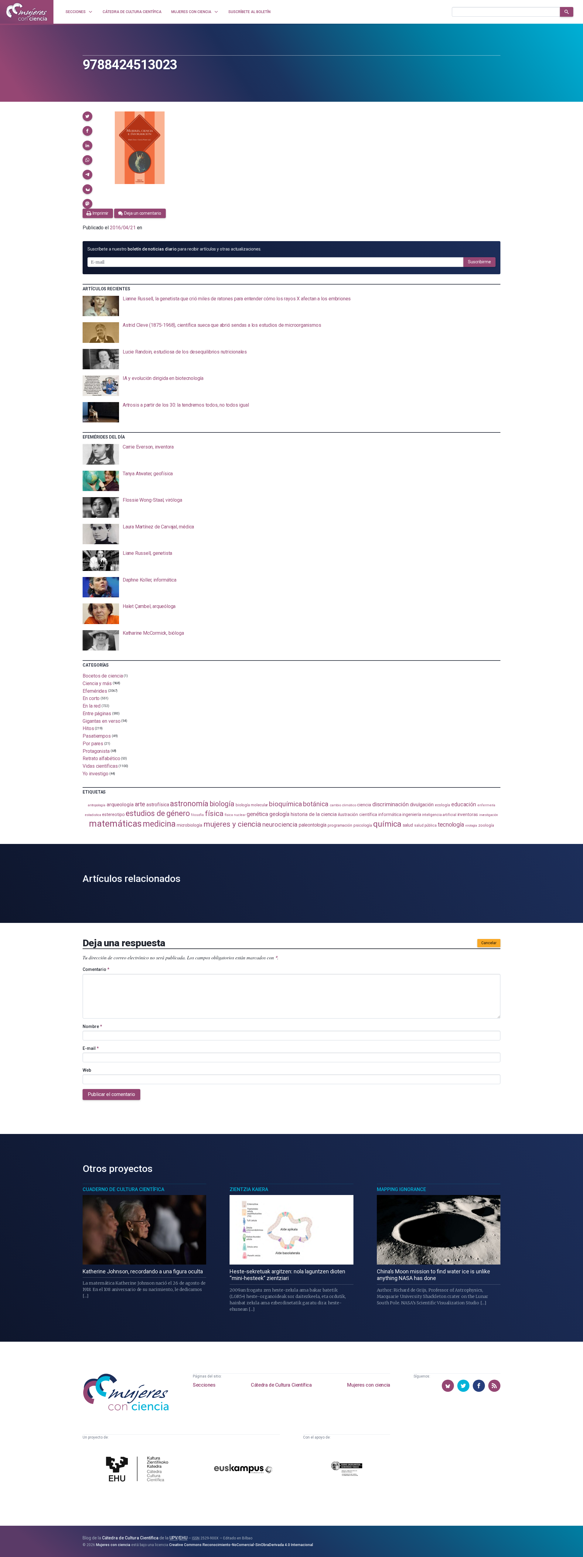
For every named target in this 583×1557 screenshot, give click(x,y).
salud (408, 825)
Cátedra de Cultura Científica (281, 1385)
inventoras (468, 814)
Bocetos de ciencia (103, 676)
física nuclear (235, 815)
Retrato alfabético (101, 758)
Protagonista (96, 751)
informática (389, 814)
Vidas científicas (100, 766)
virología (471, 826)
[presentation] (291, 306)
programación (340, 825)
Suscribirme (479, 261)
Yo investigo (95, 774)
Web (87, 1070)
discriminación (390, 804)
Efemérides (95, 691)
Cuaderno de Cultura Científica (123, 1189)
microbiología (189, 825)
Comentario (96, 969)
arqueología (120, 804)
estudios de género (158, 813)
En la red (92, 706)
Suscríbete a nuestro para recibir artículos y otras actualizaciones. (174, 249)
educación (463, 804)
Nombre (92, 1026)
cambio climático (343, 805)
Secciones (204, 1385)
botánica (315, 804)
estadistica (93, 815)
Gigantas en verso (102, 721)
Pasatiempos (97, 736)
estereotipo (113, 814)
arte (140, 804)
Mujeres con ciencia (368, 1385)
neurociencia (280, 824)
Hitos (88, 728)
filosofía (197, 815)
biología (222, 804)
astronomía (189, 803)
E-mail (91, 1048)
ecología (442, 805)
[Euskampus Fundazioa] (243, 1469)
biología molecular (252, 805)
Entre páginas (97, 713)
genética (257, 814)
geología (279, 814)
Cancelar (488, 943)
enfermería (486, 805)
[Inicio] (26, 12)
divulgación (422, 805)
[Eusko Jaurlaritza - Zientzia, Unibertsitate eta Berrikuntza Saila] (347, 1469)
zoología (486, 825)
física (214, 813)
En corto (91, 698)
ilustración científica (357, 814)
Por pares (93, 743)
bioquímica (285, 804)
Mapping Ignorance (401, 1189)
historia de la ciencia (314, 814)
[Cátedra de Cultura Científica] (138, 1470)
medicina (159, 824)
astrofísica (157, 805)
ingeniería (411, 814)
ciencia (364, 805)
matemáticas (115, 823)
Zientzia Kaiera (249, 1189)
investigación (488, 815)
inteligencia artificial (439, 815)
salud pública (425, 825)
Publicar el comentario (111, 1094)
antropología (96, 805)
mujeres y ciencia (232, 824)
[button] (87, 116)
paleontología (312, 825)
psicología (362, 825)
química (387, 823)
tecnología (451, 824)
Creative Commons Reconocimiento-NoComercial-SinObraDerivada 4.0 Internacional (241, 1545)
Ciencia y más (97, 683)
